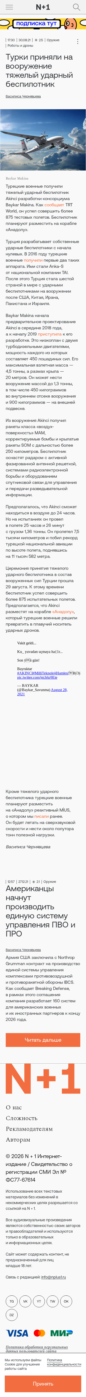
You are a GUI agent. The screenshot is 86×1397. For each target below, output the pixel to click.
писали (41, 816)
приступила (50, 333)
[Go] (9, 7)
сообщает (54, 204)
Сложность (22, 1118)
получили (33, 260)
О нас (14, 1107)
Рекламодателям (29, 1129)
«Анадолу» (63, 611)
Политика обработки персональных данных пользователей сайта (37, 1349)
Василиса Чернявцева (23, 96)
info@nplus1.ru (53, 1277)
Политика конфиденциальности (64, 1362)
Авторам (18, 1139)
